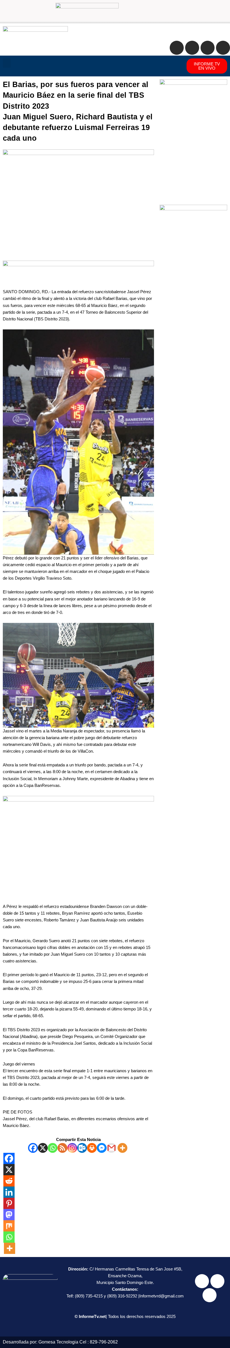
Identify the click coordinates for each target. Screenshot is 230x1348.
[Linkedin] (9, 1192)
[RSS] (62, 1148)
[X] (43, 1148)
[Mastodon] (9, 1214)
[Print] (92, 1148)
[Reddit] (9, 1181)
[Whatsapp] (53, 1148)
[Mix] (9, 1225)
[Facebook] (33, 1148)
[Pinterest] (9, 1203)
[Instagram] (72, 1148)
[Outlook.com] (82, 1148)
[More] (122, 1148)
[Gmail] (111, 1148)
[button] (7, 63)
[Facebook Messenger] (102, 1148)
